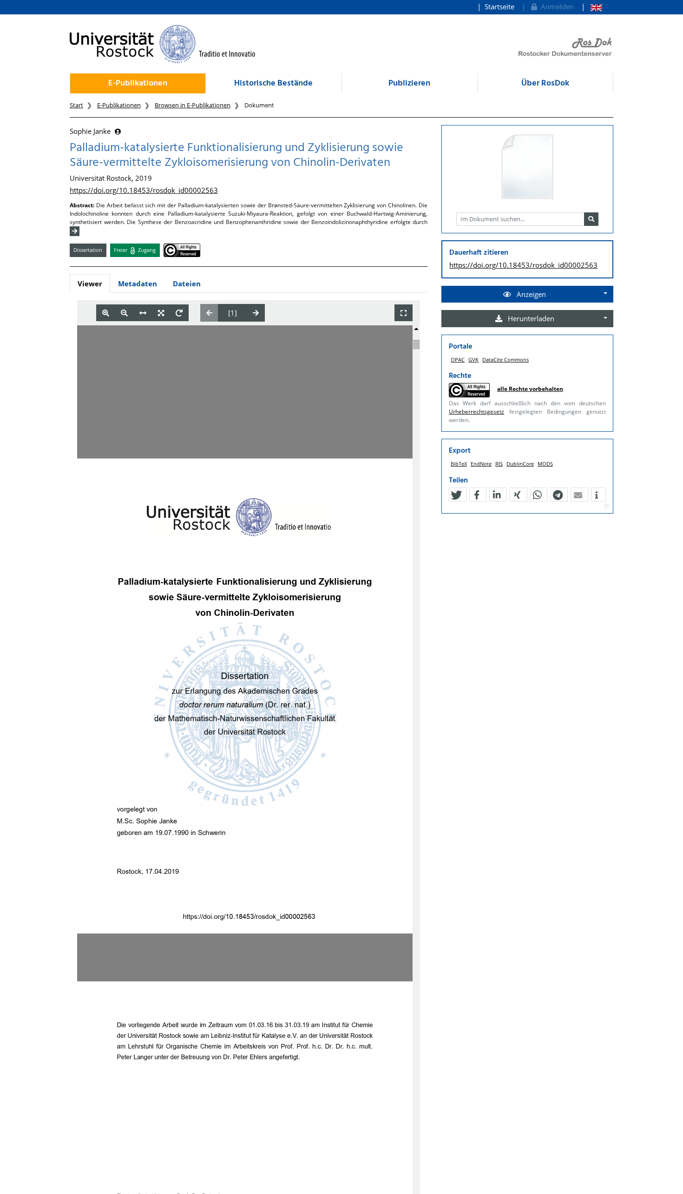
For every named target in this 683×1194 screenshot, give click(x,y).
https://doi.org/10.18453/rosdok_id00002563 (144, 190)
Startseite (499, 6)
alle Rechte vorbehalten (530, 389)
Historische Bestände (273, 83)
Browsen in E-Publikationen (192, 105)
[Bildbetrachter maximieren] (403, 313)
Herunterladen (530, 318)
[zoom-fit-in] (161, 313)
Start (76, 105)
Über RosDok (545, 83)
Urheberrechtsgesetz (476, 412)
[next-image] (256, 313)
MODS (545, 463)
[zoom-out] (124, 313)
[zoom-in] (105, 313)
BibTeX (459, 463)
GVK (473, 359)
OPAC (458, 359)
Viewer (90, 283)
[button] (456, 495)
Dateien (187, 283)
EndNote (481, 463)
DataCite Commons (505, 359)
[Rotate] (179, 313)
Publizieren (409, 83)
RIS (499, 463)
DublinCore (520, 463)
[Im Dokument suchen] (591, 219)
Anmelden (555, 6)
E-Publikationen (137, 83)
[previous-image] (209, 313)
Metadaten (137, 283)
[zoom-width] (142, 313)
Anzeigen (530, 294)
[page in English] (592, 6)
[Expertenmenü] (606, 507)
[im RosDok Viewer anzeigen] (527, 167)
